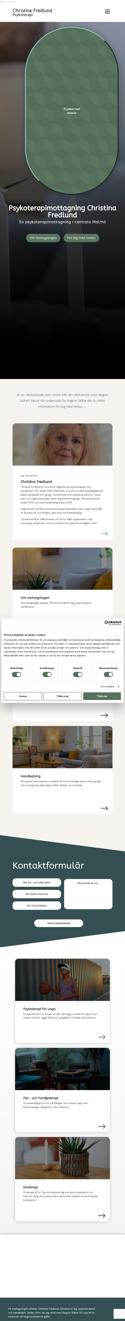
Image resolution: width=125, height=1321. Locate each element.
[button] (107, 11)
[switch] (47, 674)
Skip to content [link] (8, 1)
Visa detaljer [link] (107, 686)
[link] (107, 622)
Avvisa (23, 696)
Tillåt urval (63, 696)
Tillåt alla (102, 696)
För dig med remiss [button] (81, 238)
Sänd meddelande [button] (58, 923)
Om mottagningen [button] (43, 238)
